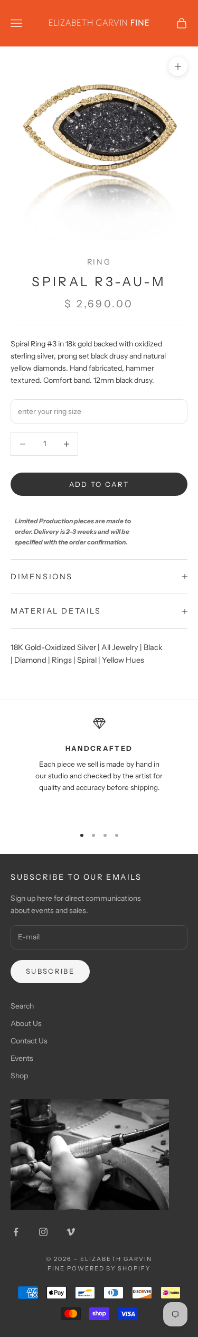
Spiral (87, 660)
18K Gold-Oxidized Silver (53, 647)
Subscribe (50, 971)
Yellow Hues (123, 660)
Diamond (30, 660)
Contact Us (29, 1041)
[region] (99, 767)
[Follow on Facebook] (16, 1232)
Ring (99, 262)
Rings (62, 660)
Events (22, 1058)
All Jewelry (119, 647)
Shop (19, 1075)
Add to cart (99, 484)
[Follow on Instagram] (43, 1232)
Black (153, 647)
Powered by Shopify (109, 1268)
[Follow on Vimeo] (70, 1232)
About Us (26, 1023)
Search (22, 1006)
